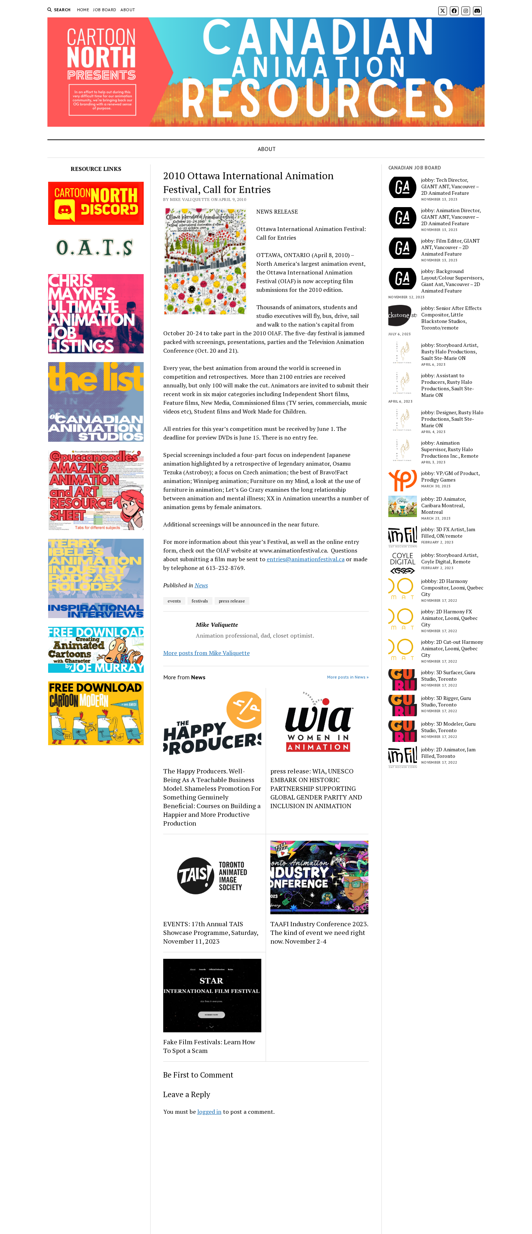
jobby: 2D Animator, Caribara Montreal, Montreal (443, 505)
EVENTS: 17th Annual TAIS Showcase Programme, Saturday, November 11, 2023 (210, 932)
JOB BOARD (104, 9)
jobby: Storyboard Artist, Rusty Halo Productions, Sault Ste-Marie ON (449, 351)
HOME (83, 9)
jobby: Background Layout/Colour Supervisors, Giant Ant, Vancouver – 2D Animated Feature (452, 281)
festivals (200, 601)
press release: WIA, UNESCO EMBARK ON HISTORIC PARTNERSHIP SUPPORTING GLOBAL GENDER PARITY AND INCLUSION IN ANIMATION (316, 788)
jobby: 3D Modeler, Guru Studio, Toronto (448, 727)
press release (232, 601)
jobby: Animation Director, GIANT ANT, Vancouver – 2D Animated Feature (451, 217)
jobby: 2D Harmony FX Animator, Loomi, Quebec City (449, 618)
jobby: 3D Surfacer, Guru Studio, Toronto (448, 675)
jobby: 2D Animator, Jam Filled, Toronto (448, 752)
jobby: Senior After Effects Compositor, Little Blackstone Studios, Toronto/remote (451, 318)
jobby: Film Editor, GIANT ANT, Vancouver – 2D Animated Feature (450, 247)
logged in (209, 1112)
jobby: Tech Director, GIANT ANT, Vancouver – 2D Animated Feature (450, 186)
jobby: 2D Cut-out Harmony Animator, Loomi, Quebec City (452, 648)
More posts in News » (348, 677)
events (174, 601)
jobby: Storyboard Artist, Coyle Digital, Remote (449, 558)
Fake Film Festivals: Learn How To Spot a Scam (209, 1046)
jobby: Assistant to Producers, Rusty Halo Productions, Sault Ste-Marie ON (447, 385)
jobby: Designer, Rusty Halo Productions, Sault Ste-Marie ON (452, 419)
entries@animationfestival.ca (306, 559)
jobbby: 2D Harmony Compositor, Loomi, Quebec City (452, 587)
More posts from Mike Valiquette (206, 653)
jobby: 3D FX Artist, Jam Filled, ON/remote (448, 532)
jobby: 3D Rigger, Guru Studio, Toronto (446, 701)
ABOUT (128, 9)
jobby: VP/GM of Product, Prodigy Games (450, 476)
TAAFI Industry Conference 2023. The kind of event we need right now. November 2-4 (319, 932)
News (201, 585)
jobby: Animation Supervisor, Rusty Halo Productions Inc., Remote (449, 449)
